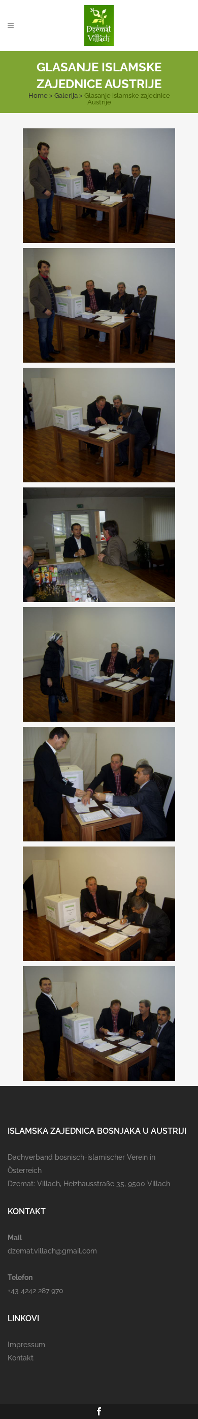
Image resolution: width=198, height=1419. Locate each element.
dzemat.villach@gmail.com (52, 1251)
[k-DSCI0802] (99, 1023)
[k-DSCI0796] (99, 305)
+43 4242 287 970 (35, 1291)
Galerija (66, 95)
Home (38, 95)
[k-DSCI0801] (99, 904)
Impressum (26, 1345)
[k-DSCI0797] (99, 425)
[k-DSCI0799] (99, 664)
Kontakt (21, 1358)
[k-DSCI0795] (99, 185)
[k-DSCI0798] (99, 544)
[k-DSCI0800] (99, 784)
